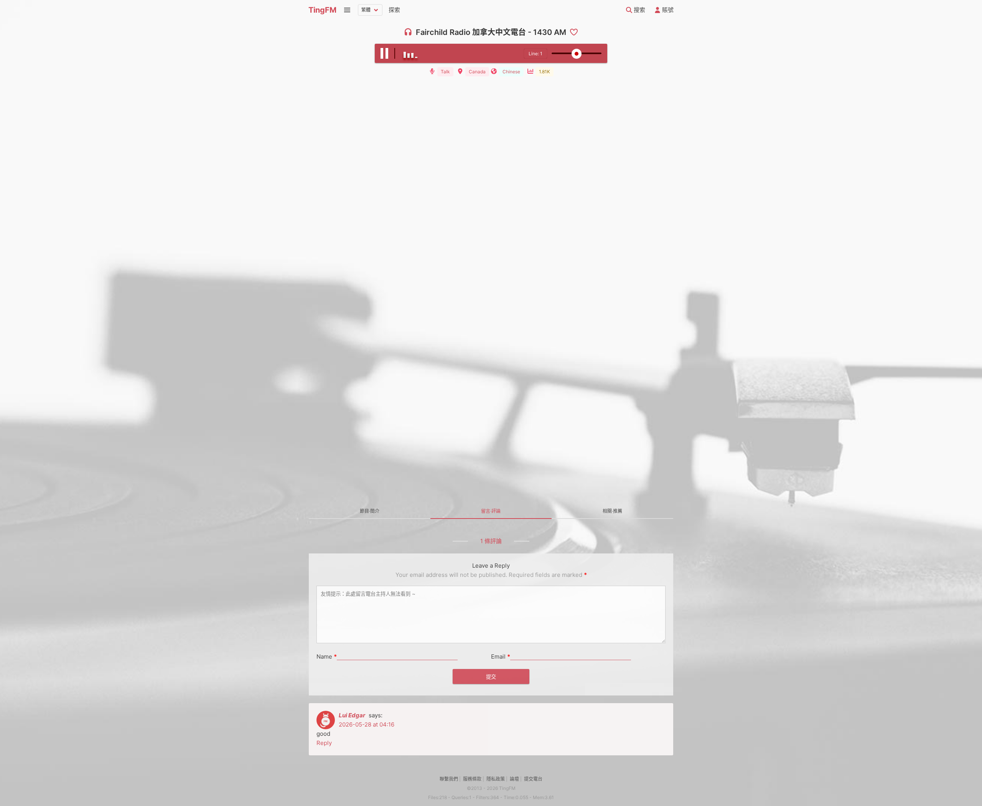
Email (500, 656)
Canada (477, 71)
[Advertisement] (491, 138)
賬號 (667, 9)
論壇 (514, 779)
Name (326, 656)
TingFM (322, 10)
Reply (324, 743)
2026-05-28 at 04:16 (366, 724)
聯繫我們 (449, 779)
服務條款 (472, 779)
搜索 (638, 9)
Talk (445, 71)
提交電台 (533, 779)
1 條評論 (491, 541)
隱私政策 (495, 779)
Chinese (511, 71)
